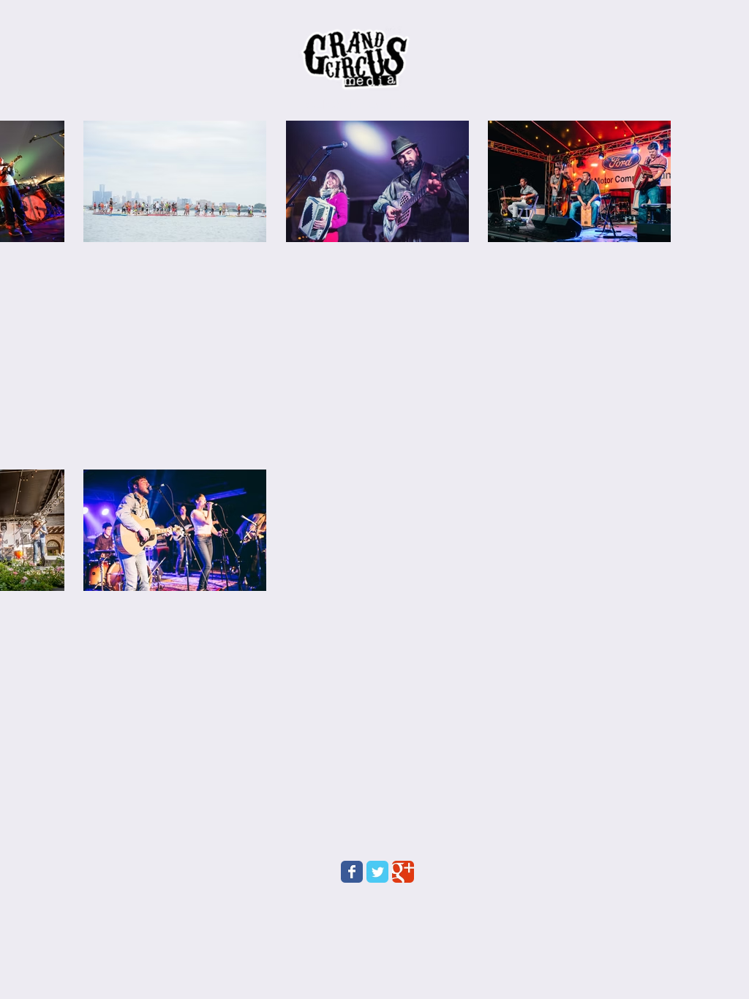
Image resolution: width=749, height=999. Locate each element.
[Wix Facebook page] (352, 872)
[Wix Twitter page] (377, 872)
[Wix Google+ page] (403, 872)
